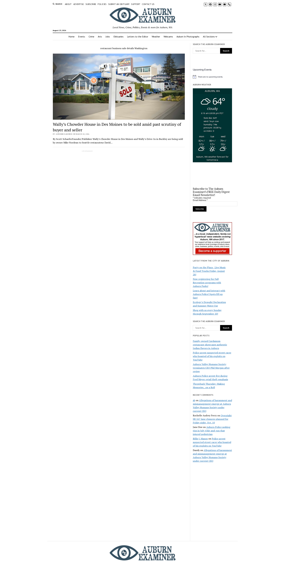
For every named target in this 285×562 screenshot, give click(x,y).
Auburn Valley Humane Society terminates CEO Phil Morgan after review (211, 368)
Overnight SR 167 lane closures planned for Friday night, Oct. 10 (212, 419)
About (68, 4)
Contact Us (148, 4)
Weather (156, 36)
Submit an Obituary (119, 4)
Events (81, 36)
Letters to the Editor (137, 36)
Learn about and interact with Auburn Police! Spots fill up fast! (209, 294)
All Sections (209, 36)
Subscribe (91, 4)
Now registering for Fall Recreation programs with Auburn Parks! (207, 282)
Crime (91, 36)
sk (194, 400)
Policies (102, 4)
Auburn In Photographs (187, 36)
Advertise (78, 4)
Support (135, 4)
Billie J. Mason (200, 438)
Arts (100, 36)
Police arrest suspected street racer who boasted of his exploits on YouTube (212, 356)
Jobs (108, 36)
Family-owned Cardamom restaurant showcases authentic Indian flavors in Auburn (210, 344)
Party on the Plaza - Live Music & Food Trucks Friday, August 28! (209, 271)
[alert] (212, 77)
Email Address (200, 200)
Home (71, 36)
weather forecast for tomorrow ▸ (212, 158)
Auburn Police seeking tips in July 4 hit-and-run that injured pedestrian (211, 430)
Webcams (168, 36)
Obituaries (118, 36)
